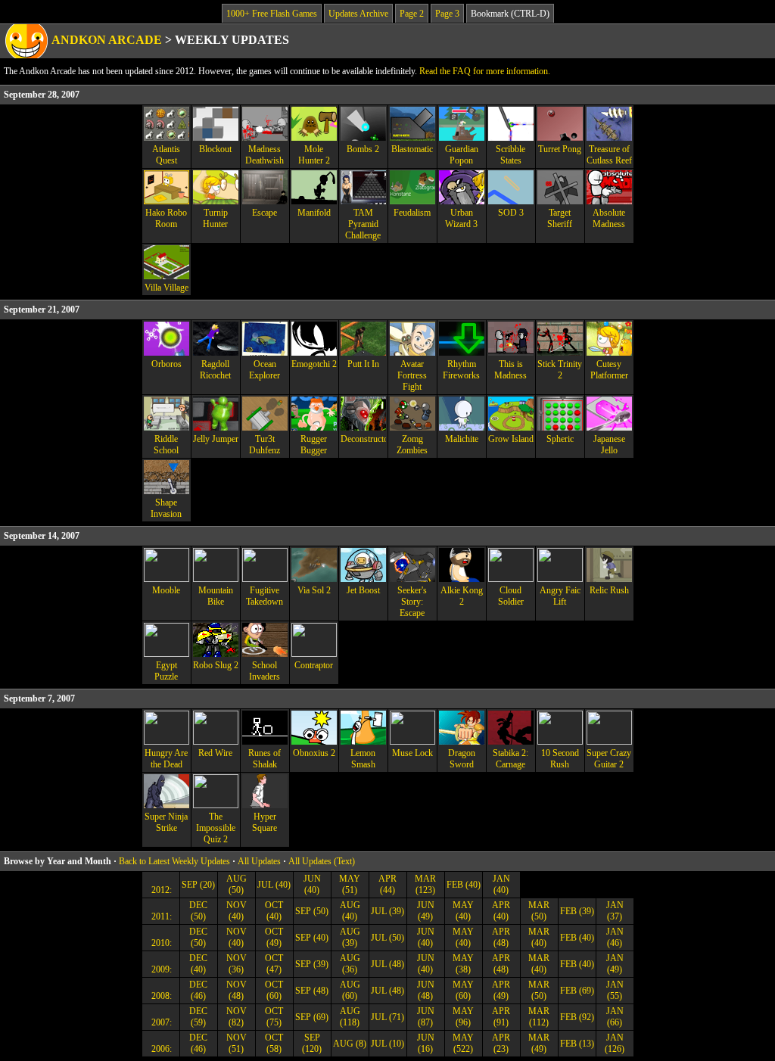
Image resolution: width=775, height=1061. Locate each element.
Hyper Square (264, 822)
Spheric (560, 439)
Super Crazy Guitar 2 (609, 759)
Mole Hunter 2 (314, 155)
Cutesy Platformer (609, 370)
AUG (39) (350, 937)
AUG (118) (350, 1017)
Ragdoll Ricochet (215, 370)
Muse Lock (412, 753)
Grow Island (511, 439)
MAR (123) (425, 884)
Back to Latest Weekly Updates (174, 861)
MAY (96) (463, 1017)
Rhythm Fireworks (461, 370)
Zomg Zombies (412, 445)
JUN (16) (425, 1043)
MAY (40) (463, 911)
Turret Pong (559, 149)
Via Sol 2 (314, 590)
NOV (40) (236, 911)
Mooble (166, 590)
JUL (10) (387, 1043)
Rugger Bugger (313, 445)
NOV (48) (236, 990)
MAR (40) (538, 937)
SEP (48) (311, 990)
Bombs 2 (363, 149)
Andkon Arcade (106, 39)
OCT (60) (274, 990)
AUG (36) (350, 964)
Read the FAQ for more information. (484, 71)
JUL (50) (387, 937)
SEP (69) (311, 1017)
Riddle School (166, 445)
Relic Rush (609, 590)
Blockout (215, 149)
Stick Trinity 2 (559, 370)
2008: (160, 996)
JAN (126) (614, 1043)
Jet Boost (363, 590)
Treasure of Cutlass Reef (609, 155)
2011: (160, 916)
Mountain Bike (215, 596)
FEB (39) (577, 911)
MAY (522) (463, 1043)
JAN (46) (615, 937)
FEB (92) (577, 1017)
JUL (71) (387, 1017)
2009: (160, 969)
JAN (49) (615, 964)
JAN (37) (615, 911)
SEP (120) (312, 1043)
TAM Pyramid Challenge (363, 224)
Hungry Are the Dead (166, 759)
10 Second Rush (560, 759)
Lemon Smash (362, 759)
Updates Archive (358, 13)
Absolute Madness (609, 218)
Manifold (314, 212)
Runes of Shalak (264, 759)
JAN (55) (615, 990)
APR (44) (387, 884)
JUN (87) (425, 1017)
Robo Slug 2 (215, 665)
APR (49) (501, 990)
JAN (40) (501, 884)
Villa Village (166, 287)
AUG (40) (350, 911)
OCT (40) (274, 911)
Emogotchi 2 (314, 364)
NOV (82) (236, 1017)
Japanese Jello (609, 445)
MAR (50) (538, 911)
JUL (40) (274, 884)
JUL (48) (387, 964)
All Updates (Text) (321, 861)
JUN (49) (425, 911)
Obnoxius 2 (314, 753)
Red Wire (215, 753)
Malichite (461, 439)
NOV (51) (236, 1043)
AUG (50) (236, 884)
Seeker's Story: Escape (412, 601)
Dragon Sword (461, 759)
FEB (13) (577, 1043)
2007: (160, 1022)
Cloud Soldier (511, 596)
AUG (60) (350, 990)
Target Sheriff (559, 218)
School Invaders (264, 671)
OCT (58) (274, 1043)
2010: (160, 943)
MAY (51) (349, 884)
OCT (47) (274, 964)
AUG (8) (349, 1043)
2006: (160, 1049)
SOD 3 (511, 212)
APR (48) (501, 937)
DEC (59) (198, 1017)
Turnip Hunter (215, 218)
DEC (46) (198, 990)
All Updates (259, 861)
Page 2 (412, 13)
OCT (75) (274, 1017)
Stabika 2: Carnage (510, 759)
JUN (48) (425, 990)
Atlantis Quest (166, 155)
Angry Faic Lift (560, 596)
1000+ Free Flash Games (271, 13)
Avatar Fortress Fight (412, 375)
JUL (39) (387, 911)
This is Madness (510, 370)
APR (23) (501, 1043)
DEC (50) (198, 911)
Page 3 (447, 13)
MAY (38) (463, 964)
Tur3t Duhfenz (264, 445)
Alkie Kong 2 (461, 596)
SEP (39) (311, 964)
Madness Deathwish (264, 155)
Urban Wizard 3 (461, 218)
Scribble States (510, 155)
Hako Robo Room (166, 218)
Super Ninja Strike (166, 822)
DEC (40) (198, 964)
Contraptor (313, 665)
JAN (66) (615, 1017)
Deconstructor (363, 439)
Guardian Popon (461, 155)
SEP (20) (198, 884)
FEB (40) (464, 884)
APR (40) (501, 911)
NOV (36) (236, 964)
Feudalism (412, 212)
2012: (160, 890)
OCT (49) (274, 937)
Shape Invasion (166, 508)
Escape (264, 212)
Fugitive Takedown (264, 596)
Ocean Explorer (264, 370)
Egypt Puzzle (166, 671)
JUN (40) (312, 884)
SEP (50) (311, 911)
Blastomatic (412, 149)
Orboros (166, 364)
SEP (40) (311, 937)
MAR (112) (538, 1017)
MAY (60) (463, 990)
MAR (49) (538, 1043)
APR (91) (501, 1017)
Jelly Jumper (215, 439)
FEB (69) (577, 990)
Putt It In (363, 364)
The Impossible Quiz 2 (215, 828)
